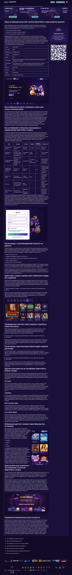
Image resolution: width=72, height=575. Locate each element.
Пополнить (21, 16)
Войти (52, 2)
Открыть (43, 16)
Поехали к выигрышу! (58, 37)
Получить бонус (62, 16)
